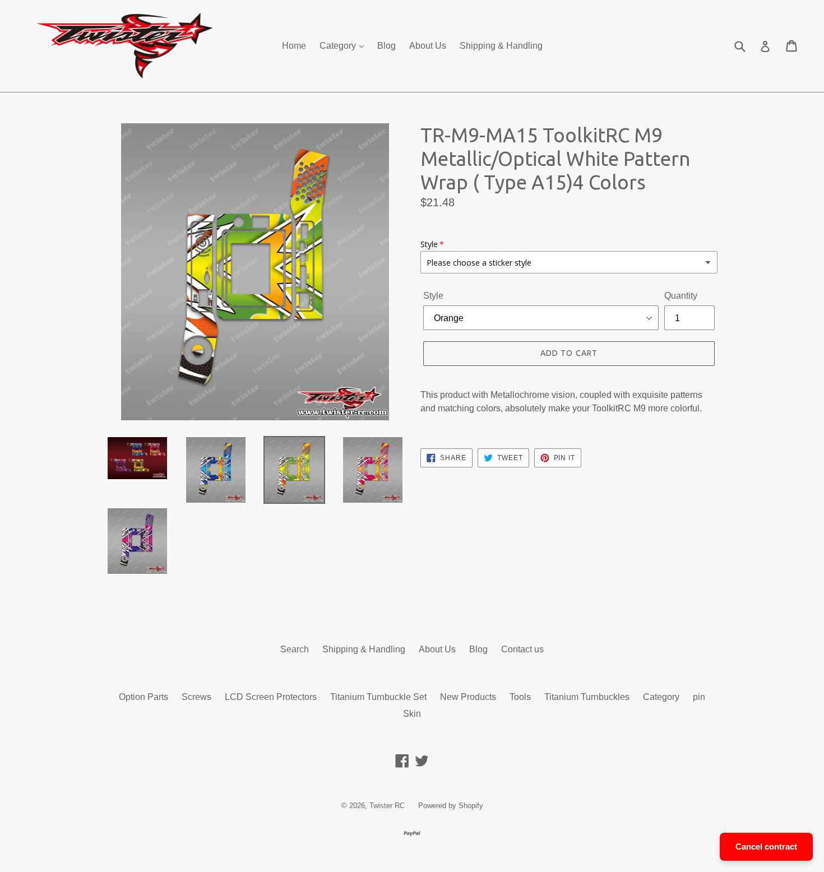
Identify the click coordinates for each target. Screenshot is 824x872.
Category (339, 45)
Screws (196, 697)
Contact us (522, 649)
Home (294, 45)
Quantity (680, 295)
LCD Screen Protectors (271, 697)
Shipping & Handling (501, 45)
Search (294, 649)
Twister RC (387, 805)
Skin (412, 713)
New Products (468, 697)
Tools (520, 697)
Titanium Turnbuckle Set (378, 697)
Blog (386, 45)
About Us (427, 45)
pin (699, 697)
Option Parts (143, 697)
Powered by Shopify (450, 805)
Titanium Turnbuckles (586, 697)
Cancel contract (766, 846)
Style (433, 295)
